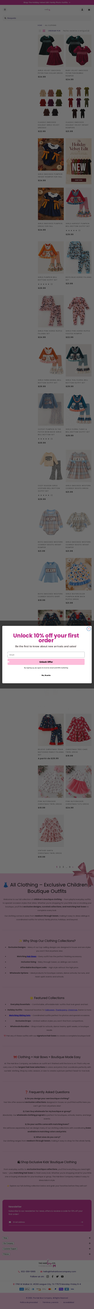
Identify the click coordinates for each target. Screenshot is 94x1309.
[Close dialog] (89, 629)
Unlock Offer (46, 661)
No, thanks (46, 675)
